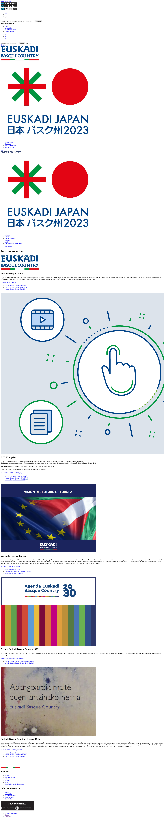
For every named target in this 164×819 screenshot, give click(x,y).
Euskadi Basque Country (8, 282)
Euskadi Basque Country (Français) (11, 750)
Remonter (7, 816)
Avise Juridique (9, 797)
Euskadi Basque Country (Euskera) (15, 285)
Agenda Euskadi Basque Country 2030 (12, 658)
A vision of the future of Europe (14, 573)
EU (6, 13)
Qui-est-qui (8, 144)
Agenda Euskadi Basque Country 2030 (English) (19, 663)
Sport (6, 242)
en (5, 38)
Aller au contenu (6, 1)
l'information (8, 247)
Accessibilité (8, 28)
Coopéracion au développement (14, 784)
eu (5, 34)
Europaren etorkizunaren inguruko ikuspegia (18, 571)
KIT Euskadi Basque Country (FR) (11, 473)
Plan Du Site (8, 799)
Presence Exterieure (10, 145)
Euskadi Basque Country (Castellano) (16, 287)
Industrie (7, 235)
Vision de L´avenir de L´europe (10, 566)
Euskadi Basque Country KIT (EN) (15, 480)
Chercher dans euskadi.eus (9, 21)
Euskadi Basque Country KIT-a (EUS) (16, 478)
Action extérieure (10, 779)
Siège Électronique (10, 30)
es (5, 36)
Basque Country (9, 142)
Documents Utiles (10, 147)
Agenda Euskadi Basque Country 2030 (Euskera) (19, 661)
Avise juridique (9, 31)
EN (6, 16)
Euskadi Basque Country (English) (15, 289)
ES (5, 14)
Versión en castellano (11, 813)
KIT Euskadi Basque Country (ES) (15, 476)
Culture (7, 236)
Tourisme (7, 240)
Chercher (28, 43)
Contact (7, 26)
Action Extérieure (10, 238)
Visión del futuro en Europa (13, 570)
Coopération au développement (14, 243)
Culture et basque (10, 777)
